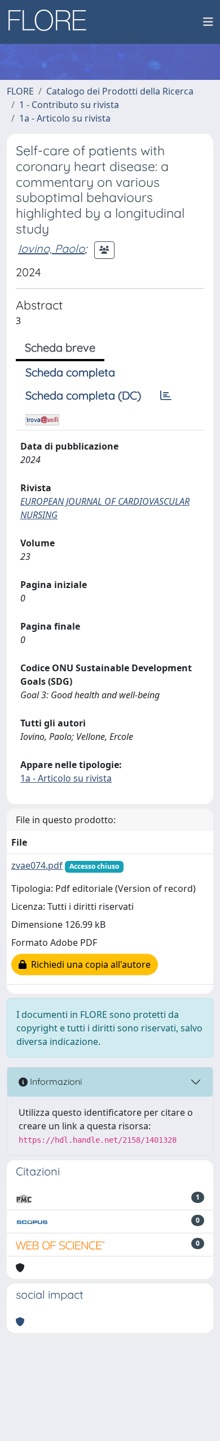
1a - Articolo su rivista (65, 118)
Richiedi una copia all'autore (89, 964)
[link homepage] (51, 22)
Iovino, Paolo (51, 248)
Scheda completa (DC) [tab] (83, 395)
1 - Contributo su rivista (69, 104)
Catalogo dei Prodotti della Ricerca (119, 91)
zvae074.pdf (37, 865)
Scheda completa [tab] (70, 372)
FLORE (20, 91)
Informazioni (55, 1081)
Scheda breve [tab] (60, 347)
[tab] (166, 395)
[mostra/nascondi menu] (208, 22)
